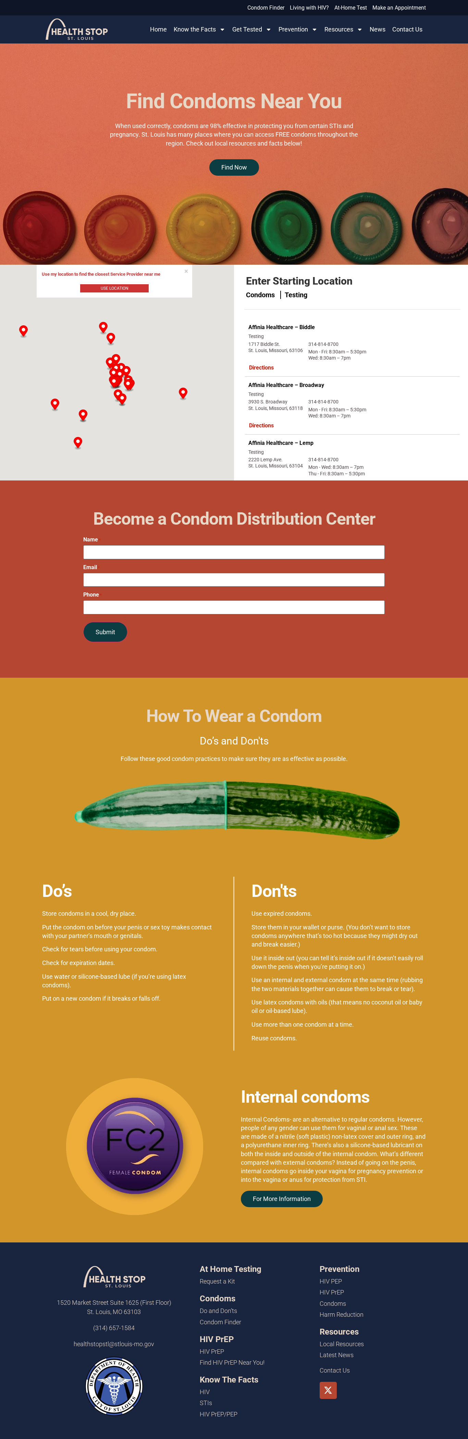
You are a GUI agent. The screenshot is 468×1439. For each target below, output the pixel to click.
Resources (338, 29)
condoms (381, 1119)
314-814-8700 (323, 344)
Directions (261, 367)
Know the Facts (195, 29)
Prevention (293, 29)
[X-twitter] (328, 1390)
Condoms (261, 295)
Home (158, 29)
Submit (105, 632)
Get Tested (247, 29)
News (377, 29)
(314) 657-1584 (114, 1327)
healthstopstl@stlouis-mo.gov (114, 1344)
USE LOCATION (114, 288)
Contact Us (407, 29)
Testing (296, 295)
